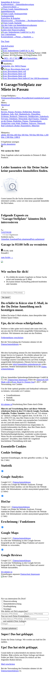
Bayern (4, 112)
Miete (3, 105)
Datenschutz (13, 380)
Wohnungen (6, 98)
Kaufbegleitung (10, 606)
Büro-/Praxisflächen (25, 98)
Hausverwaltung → (11, 7)
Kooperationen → (8, 37)
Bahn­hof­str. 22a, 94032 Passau (13, 66)
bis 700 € (30, 135)
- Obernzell (40, 123)
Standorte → (28, 37)
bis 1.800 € (15, 137)
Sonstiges (7, 609)
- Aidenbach (43, 116)
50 (7, 232)
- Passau (10, 112)
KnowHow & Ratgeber (10, 18)
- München (35, 126)
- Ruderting (16, 121)
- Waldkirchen (32, 116)
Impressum (23, 380)
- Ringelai (36, 112)
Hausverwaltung (10, 601)
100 (9, 232)
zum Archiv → (7, 257)
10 (3, 232)
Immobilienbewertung (12, 604)
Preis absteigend (24, 239)
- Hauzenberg (25, 126)
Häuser (14, 98)
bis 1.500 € (6, 137)
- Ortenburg (12, 119)
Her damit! (6, 297)
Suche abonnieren (8, 144)
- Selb (11, 114)
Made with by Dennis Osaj (17, 382)
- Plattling (24, 123)
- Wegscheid (22, 119)
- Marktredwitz (24, 114)
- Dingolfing (35, 114)
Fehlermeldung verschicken (12, 337)
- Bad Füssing (33, 119)
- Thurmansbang (34, 121)
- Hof (16, 114)
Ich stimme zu (6, 404)
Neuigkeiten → (21, 20)
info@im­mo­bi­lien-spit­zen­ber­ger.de (27, 364)
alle (2, 135)
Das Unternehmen (8, 34)
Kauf (8, 105)
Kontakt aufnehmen (9, 629)
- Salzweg (32, 123)
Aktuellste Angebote (9, 239)
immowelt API (42, 380)
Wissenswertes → (8, 20)
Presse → (19, 37)
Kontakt (4, 48)
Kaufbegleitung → (8, 4)
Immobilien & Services (10, 2)
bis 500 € (22, 135)
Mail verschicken (8, 664)
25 (5, 232)
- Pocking (17, 112)
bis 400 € (15, 135)
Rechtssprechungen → (37, 20)
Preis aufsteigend (37, 239)
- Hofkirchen (26, 112)
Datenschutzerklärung (10, 344)
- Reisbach (13, 116)
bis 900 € (37, 135)
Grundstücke (38, 98)
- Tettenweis (22, 116)
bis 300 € (7, 135)
